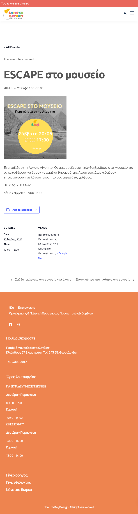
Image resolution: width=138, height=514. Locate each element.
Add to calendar (22, 209)
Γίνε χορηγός (17, 475)
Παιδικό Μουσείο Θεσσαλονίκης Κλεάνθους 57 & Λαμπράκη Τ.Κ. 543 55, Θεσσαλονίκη (41, 350)
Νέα (11, 308)
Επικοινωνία (26, 308)
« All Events (12, 47)
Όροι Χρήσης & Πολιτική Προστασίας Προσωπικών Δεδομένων (51, 313)
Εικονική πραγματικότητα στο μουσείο (103, 279)
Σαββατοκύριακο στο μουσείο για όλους (42, 279)
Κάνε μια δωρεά (19, 489)
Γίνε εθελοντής (18, 482)
